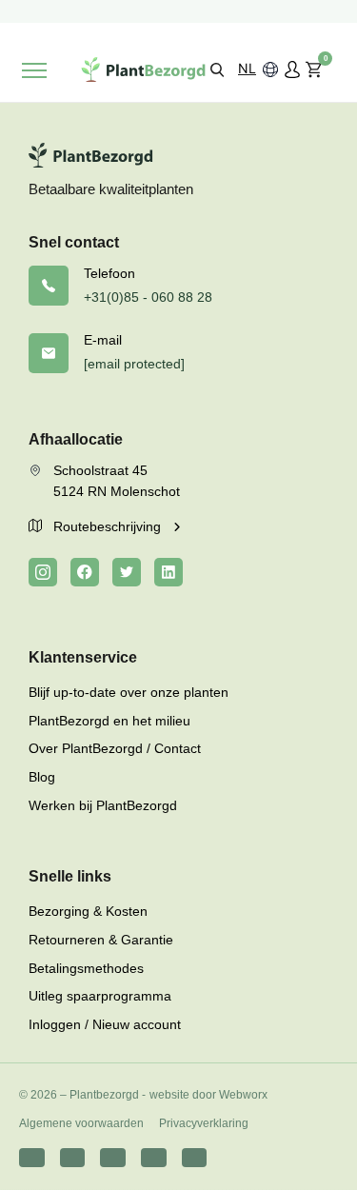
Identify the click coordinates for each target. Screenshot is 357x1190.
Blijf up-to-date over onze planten (128, 692)
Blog (42, 776)
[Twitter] (126, 572)
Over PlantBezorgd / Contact (115, 748)
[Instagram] (43, 572)
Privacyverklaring (203, 1123)
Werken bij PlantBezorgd (103, 805)
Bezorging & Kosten (88, 911)
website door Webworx (208, 1094)
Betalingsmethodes (86, 968)
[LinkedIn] (168, 572)
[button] (217, 69)
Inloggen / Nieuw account (105, 1024)
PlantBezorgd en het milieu (109, 720)
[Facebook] (84, 572)
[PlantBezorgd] (143, 69)
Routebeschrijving (109, 526)
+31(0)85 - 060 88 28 (148, 297)
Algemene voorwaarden (81, 1123)
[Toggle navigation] (34, 70)
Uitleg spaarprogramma (100, 995)
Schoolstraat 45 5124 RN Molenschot (116, 481)
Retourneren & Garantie (101, 939)
